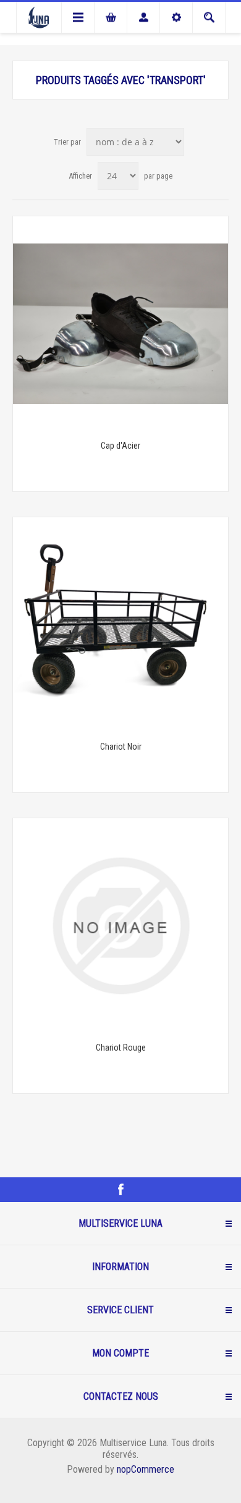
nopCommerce (145, 1469)
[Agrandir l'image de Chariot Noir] (120, 624)
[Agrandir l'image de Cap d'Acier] (120, 323)
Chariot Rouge (121, 1047)
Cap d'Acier (120, 446)
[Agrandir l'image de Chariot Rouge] (120, 925)
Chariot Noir (121, 747)
